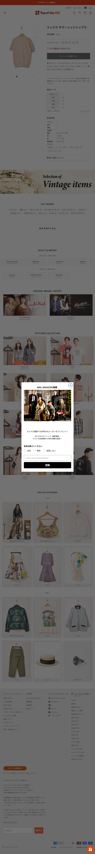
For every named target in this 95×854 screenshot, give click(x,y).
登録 (47, 465)
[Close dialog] (71, 385)
